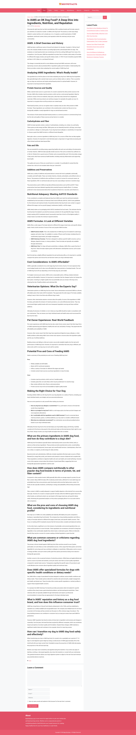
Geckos (62, 10)
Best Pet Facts (67, 732)
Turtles (50, 10)
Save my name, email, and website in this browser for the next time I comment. (50, 701)
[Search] (105, 17)
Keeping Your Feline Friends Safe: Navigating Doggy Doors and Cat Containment (95, 47)
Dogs (44, 10)
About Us (79, 10)
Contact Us (86, 10)
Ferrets (56, 10)
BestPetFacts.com (30, 718)
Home (38, 10)
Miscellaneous (70, 10)
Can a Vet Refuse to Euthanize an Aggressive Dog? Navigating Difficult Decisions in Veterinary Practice (96, 55)
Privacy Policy (95, 10)
